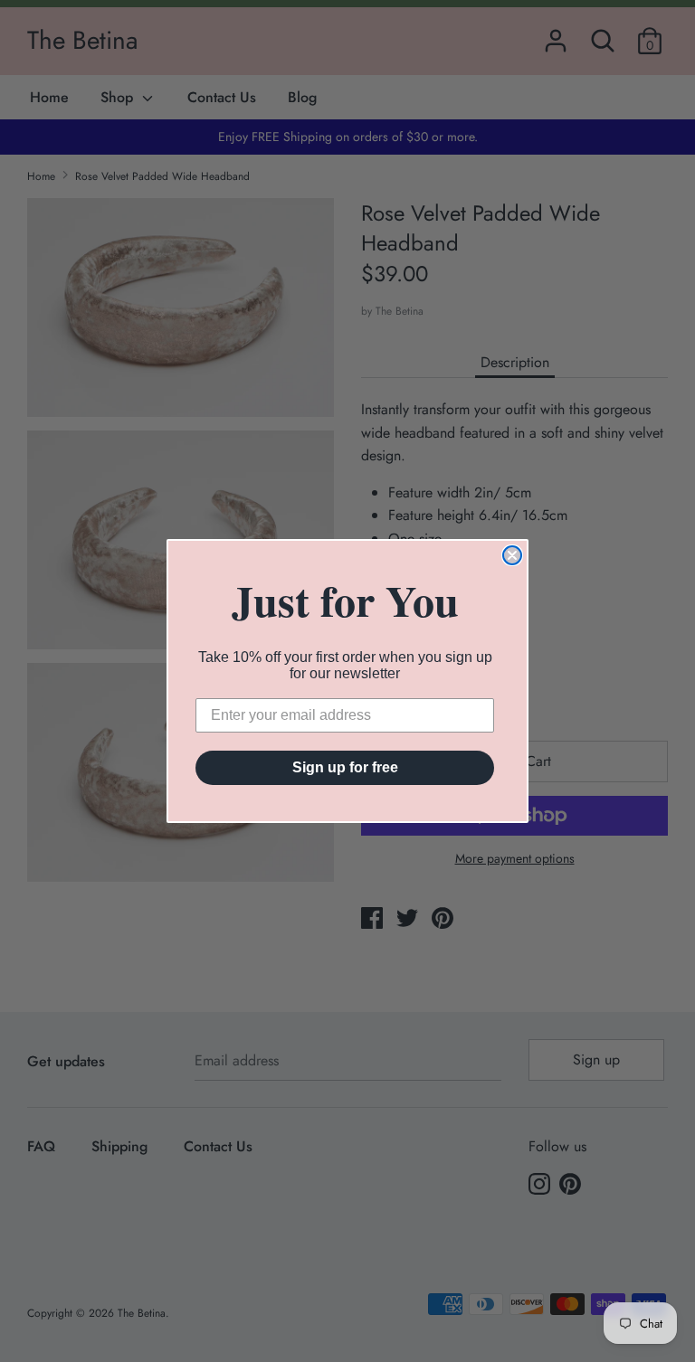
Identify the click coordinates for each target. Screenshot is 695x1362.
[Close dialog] (512, 555)
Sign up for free (345, 767)
